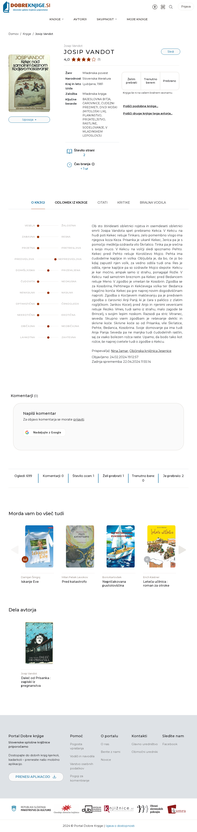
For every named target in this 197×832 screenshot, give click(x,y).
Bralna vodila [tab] (153, 202)
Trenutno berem (150, 80)
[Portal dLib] (91, 809)
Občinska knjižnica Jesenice (150, 351)
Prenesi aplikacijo (33, 777)
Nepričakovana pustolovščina (114, 583)
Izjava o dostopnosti (120, 826)
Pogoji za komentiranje (79, 778)
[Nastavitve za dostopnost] (155, 7)
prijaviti (78, 419)
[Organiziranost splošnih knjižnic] (66, 809)
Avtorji (80, 19)
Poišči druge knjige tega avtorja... (147, 113)
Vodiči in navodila (82, 756)
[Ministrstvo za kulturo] (31, 809)
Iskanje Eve (30, 581)
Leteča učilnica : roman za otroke (156, 583)
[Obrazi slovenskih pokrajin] (150, 809)
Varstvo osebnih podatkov (81, 766)
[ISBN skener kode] (163, 7)
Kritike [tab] (123, 202)
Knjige (55, 19)
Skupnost (105, 19)
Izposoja (28, 119)
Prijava (186, 6)
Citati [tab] (103, 202)
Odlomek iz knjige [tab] (71, 202)
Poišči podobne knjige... (140, 106)
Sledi (171, 51)
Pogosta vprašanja (77, 746)
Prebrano (169, 81)
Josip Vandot (73, 46)
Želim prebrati (131, 80)
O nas (105, 744)
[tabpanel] (98, 296)
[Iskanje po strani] (171, 7)
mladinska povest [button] (95, 73)
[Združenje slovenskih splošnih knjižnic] (119, 809)
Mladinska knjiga (94, 94)
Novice (106, 759)
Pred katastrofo (74, 581)
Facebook (169, 744)
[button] (182, 549)
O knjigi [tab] (38, 202)
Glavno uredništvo (145, 744)
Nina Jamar (119, 351)
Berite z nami (110, 752)
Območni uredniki (145, 752)
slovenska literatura (97, 78)
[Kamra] (177, 809)
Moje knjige (137, 19)
